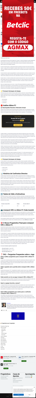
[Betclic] (18, 29)
